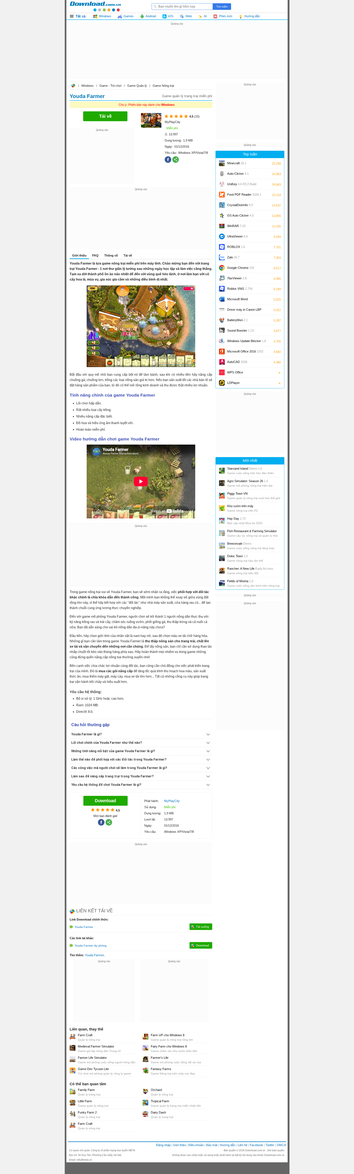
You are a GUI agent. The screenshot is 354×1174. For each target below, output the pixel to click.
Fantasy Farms (161, 1069)
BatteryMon (237, 320)
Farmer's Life (159, 1057)
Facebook (256, 1145)
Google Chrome (240, 267)
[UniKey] (222, 184)
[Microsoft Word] (222, 299)
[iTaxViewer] (222, 278)
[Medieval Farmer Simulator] (72, 1048)
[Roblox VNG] (222, 289)
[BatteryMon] (222, 320)
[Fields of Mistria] (222, 583)
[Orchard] (145, 1091)
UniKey (241, 185)
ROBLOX (236, 247)
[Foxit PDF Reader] (222, 194)
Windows (87, 85)
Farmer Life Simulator (92, 1057)
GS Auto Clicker (240, 215)
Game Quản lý (137, 85)
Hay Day (236, 518)
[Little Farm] (72, 1103)
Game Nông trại (163, 85)
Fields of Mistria (240, 581)
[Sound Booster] (222, 330)
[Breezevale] (222, 546)
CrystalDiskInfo (240, 205)
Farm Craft (85, 1035)
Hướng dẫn (227, 1145)
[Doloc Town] (222, 558)
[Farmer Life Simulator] (72, 1059)
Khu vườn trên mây (240, 506)
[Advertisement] (177, 55)
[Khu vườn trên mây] (222, 508)
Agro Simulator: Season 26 (247, 481)
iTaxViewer (237, 278)
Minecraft (236, 163)
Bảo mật (211, 1145)
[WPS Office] (222, 372)
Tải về (128, 255)
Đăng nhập (163, 1145)
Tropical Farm (160, 1101)
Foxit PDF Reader (244, 194)
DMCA (281, 1145)
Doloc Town (237, 556)
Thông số (111, 255)
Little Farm (85, 1101)
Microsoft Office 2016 (245, 353)
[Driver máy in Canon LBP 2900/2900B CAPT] (222, 310)
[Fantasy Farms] (145, 1070)
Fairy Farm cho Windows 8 (169, 1046)
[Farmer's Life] (145, 1059)
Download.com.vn (73, 86)
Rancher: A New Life (250, 568)
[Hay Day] (222, 521)
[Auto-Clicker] (222, 174)
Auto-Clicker (238, 173)
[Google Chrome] (222, 268)
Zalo (233, 257)
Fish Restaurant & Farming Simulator (252, 531)
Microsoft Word (241, 300)
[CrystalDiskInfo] (222, 205)
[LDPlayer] (222, 383)
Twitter (270, 1145)
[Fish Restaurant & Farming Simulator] (222, 533)
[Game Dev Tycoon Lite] (72, 1070)
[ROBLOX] (222, 247)
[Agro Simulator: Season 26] (222, 483)
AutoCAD (237, 362)
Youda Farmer (94, 955)
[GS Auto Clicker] (222, 215)
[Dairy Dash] (145, 1114)
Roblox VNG (239, 288)
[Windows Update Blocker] (222, 341)
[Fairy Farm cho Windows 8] (145, 1048)
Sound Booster (240, 330)
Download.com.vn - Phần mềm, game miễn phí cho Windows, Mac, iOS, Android (95, 6)
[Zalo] (222, 257)
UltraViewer (237, 236)
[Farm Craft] (72, 1036)
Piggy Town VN (237, 493)
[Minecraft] (222, 163)
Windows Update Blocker (246, 341)
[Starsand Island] (222, 470)
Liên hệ (242, 1145)
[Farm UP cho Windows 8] (145, 1036)
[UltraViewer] (222, 236)
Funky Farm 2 (87, 1112)
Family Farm (86, 1090)
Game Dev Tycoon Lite (93, 1069)
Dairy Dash (158, 1112)
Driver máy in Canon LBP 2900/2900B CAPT (244, 311)
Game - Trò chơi (110, 85)
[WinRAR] (222, 226)
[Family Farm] (72, 1091)
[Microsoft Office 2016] (222, 351)
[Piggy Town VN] (222, 496)
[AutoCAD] (222, 362)
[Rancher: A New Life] (222, 571)
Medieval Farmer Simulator (96, 1046)
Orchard (156, 1090)
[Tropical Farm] (145, 1103)
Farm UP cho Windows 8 (167, 1035)
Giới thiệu (179, 1145)
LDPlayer (233, 382)
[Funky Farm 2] (72, 1114)
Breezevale (239, 543)
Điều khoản (196, 1145)
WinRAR (236, 226)
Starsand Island (244, 468)
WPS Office (235, 372)
